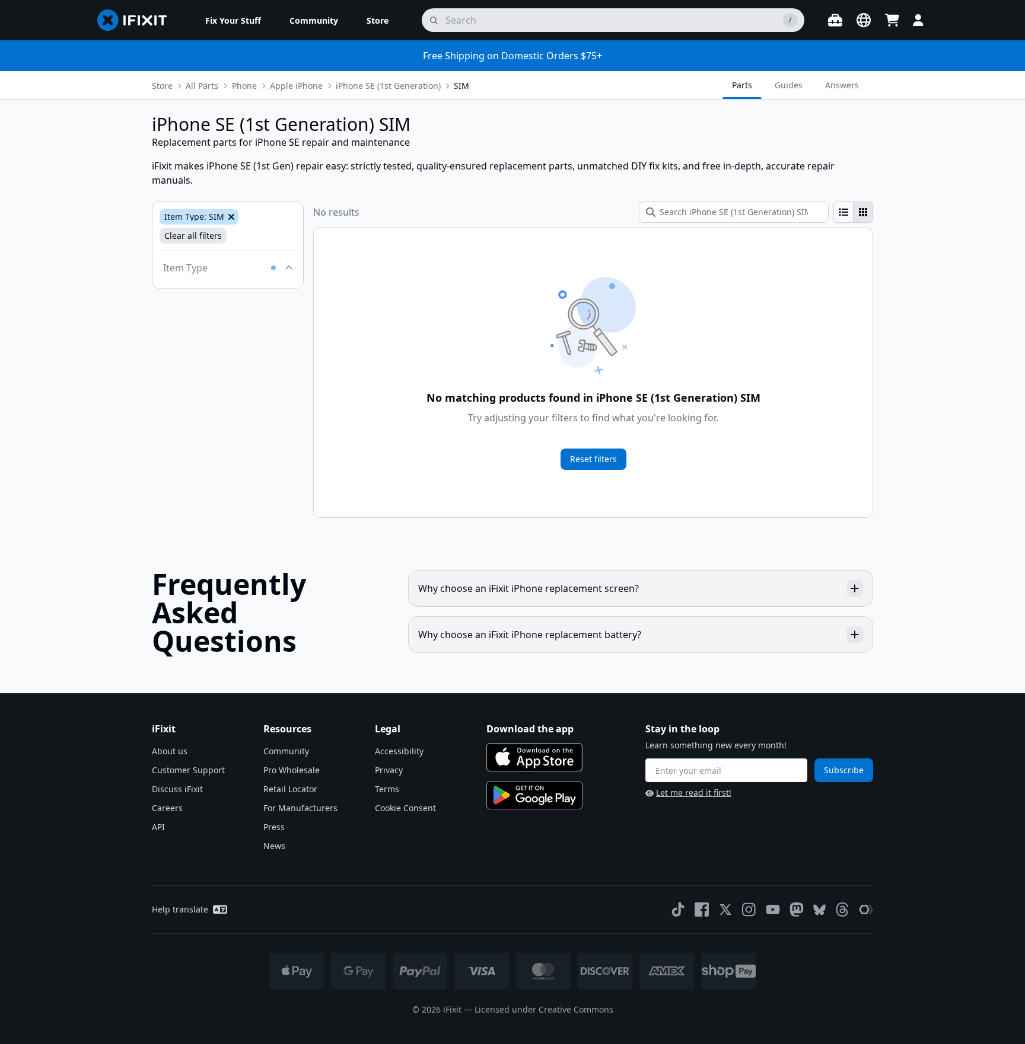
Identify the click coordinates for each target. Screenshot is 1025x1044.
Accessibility (399, 751)
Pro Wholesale (291, 770)
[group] (853, 212)
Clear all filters (193, 235)
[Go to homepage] (137, 20)
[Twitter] (725, 909)
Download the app (530, 728)
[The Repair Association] (866, 909)
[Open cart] (892, 20)
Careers (167, 808)
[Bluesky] (819, 910)
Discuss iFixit (177, 789)
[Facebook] (702, 909)
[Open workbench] (835, 20)
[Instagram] (749, 909)
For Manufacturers (300, 808)
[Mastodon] (797, 909)
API (158, 826)
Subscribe (844, 770)
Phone (244, 85)
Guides (789, 85)
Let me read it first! (693, 792)
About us (169, 751)
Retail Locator (290, 789)
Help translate (180, 909)
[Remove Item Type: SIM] (230, 217)
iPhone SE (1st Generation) (388, 85)
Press (274, 826)
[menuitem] (233, 20)
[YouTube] (773, 909)
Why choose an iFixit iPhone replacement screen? (528, 588)
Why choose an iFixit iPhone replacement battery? (529, 634)
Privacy (389, 770)
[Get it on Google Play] (534, 795)
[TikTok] (678, 909)
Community (286, 751)
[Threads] (842, 909)
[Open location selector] (864, 20)
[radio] (843, 212)
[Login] (918, 20)
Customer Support (188, 770)
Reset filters (593, 459)
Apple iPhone (296, 85)
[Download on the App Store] (534, 757)
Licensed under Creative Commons (544, 1009)
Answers (842, 85)
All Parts (202, 85)
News (274, 845)
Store (162, 85)
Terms (387, 789)
